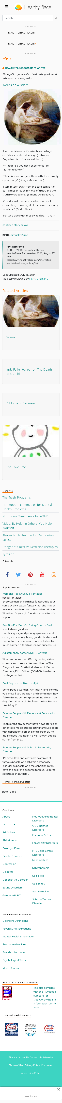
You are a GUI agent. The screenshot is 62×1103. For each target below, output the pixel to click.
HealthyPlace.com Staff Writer (25, 68)
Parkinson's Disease (44, 835)
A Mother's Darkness (21, 403)
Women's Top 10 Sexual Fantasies (22, 593)
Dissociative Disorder (15, 879)
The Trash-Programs (16, 497)
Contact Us (36, 1057)
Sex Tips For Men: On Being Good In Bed (27, 625)
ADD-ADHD (9, 824)
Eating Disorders (12, 887)
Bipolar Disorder (12, 856)
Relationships (40, 860)
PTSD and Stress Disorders (42, 852)
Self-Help (38, 875)
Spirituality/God (18, 235)
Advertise (48, 1057)
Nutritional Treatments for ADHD (25, 516)
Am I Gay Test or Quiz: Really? (20, 683)
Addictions (8, 832)
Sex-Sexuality (40, 891)
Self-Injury (38, 883)
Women (11, 337)
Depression (9, 864)
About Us (24, 1057)
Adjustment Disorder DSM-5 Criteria (24, 653)
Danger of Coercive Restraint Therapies (30, 547)
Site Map (13, 1057)
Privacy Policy (32, 1065)
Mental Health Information (18, 936)
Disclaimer (47, 1065)
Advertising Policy (31, 1073)
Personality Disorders (45, 843)
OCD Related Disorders (40, 827)
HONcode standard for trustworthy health (44, 995)
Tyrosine (8, 554)
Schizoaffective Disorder (41, 901)
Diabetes (7, 872)
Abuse (6, 816)
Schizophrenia (40, 868)
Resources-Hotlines (14, 944)
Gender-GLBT (11, 895)
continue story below (15, 225)
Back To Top (9, 791)
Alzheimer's (9, 840)
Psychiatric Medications (16, 928)
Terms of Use (16, 1065)
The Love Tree (16, 467)
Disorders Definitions (15, 920)
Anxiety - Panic (11, 848)
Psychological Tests (14, 960)
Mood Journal (10, 968)
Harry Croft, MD (39, 278)
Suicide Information (14, 952)
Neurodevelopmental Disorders (45, 818)
